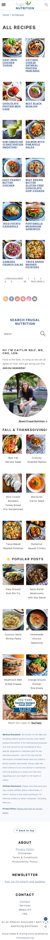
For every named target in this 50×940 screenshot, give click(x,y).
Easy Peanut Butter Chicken (12, 183)
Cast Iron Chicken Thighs (10, 63)
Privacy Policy (25, 849)
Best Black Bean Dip (34, 105)
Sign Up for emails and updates (25, 881)
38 (25, 281)
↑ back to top (25, 830)
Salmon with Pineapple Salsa (35, 144)
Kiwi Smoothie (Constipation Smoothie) (13, 144)
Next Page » (37, 281)
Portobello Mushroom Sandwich (34, 226)
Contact (25, 901)
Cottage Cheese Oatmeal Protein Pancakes (33, 65)
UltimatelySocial (25, 937)
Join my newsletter (14, 368)
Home (6, 14)
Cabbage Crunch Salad (13, 263)
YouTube (36, 723)
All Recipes (18, 14)
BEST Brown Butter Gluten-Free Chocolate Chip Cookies (35, 185)
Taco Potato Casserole (12, 225)
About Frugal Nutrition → (33, 421)
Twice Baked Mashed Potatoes (35, 264)
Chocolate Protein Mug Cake (12, 106)
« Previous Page (14, 278)
